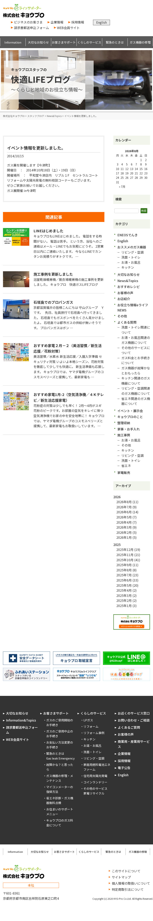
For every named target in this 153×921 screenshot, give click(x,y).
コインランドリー (95, 782)
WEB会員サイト (68, 27)
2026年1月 (124, 537)
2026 (117, 496)
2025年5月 (124, 585)
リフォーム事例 (93, 733)
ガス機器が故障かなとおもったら (135, 370)
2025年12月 (124, 549)
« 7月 (122, 187)
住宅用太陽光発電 (95, 776)
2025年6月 (124, 580)
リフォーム (90, 726)
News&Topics (127, 280)
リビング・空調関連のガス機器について (135, 391)
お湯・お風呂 (130, 262)
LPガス (88, 720)
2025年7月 (124, 575)
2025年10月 (124, 559)
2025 (117, 544)
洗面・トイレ (130, 257)
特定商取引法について (128, 889)
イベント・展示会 (130, 410)
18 (122, 173)
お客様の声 (125, 292)
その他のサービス (95, 788)
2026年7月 (124, 507)
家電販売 (123, 472)
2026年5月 (124, 517)
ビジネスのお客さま (28, 22)
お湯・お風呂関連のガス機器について (135, 340)
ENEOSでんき (127, 234)
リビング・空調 (132, 252)
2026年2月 (124, 532)
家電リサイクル (93, 793)
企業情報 (57, 22)
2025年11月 (124, 554)
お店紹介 (123, 298)
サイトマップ (121, 877)
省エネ (126, 465)
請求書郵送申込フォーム (31, 27)
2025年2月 (124, 600)
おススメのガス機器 (131, 247)
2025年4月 (124, 590)
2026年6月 (124, 512)
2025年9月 (124, 564)
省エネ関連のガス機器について (135, 401)
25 (122, 178)
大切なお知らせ (128, 274)
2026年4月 (124, 522)
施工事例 (123, 435)
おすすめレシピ (128, 286)
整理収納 (123, 422)
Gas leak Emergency (60, 758)
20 (131, 173)
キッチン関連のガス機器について (135, 381)
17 (117, 173)
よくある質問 (126, 322)
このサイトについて (126, 870)
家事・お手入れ (128, 429)
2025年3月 (124, 595)
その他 (122, 316)
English (101, 22)
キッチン (127, 267)
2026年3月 (124, 527)
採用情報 (77, 22)
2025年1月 (124, 605)
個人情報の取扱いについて (131, 883)
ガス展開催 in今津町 (21, 190)
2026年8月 (124, 501)
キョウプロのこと (130, 416)
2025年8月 (124, 570)
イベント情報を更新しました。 (36, 148)
